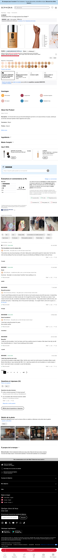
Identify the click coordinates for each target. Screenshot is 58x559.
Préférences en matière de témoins (47, 544)
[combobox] (32, 7)
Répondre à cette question (9, 403)
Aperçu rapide (5, 154)
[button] (27, 51)
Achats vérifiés (21, 234)
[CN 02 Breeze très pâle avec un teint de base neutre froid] (2, 63)
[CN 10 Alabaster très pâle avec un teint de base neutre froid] (9, 63)
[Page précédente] (1, 372)
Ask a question (13, 19)
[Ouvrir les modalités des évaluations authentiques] (14, 210)
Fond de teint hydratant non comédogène (36, 453)
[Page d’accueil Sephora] (7, 8)
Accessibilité (31, 544)
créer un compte (17, 82)
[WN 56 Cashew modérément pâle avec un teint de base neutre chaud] (19, 66)
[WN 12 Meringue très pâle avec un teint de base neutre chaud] (39, 66)
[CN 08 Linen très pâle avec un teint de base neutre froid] (6, 63)
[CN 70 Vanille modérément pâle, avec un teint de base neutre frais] (35, 63)
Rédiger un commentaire (51, 179)
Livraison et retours (6, 83)
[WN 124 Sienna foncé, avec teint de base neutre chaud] (45, 66)
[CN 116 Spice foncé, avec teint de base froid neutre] (49, 63)
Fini (24, 20)
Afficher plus (4, 130)
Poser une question (5, 383)
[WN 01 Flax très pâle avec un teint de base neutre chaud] (52, 63)
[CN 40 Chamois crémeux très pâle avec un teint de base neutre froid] (22, 63)
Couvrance (20, 20)
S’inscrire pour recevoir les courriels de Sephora (13, 514)
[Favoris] (52, 7)
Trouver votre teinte (6, 69)
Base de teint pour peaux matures (38, 452)
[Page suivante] (26, 372)
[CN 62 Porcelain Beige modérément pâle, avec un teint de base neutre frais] (32, 63)
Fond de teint (14, 12)
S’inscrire (23, 517)
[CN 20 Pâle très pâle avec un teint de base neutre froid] (16, 63)
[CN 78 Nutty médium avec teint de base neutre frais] (42, 63)
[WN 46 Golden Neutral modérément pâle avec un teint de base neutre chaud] (12, 66)
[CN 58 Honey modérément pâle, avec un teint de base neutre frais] (29, 63)
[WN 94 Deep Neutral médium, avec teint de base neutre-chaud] (25, 66)
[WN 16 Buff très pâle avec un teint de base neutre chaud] (6, 66)
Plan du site (37, 544)
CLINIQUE (3, 15)
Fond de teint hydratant (20, 453)
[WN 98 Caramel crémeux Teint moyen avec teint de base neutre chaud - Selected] (29, 66)
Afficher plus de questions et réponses (13, 408)
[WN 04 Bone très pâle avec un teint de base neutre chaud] (2, 66)
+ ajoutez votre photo (6, 421)
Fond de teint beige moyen (7, 453)
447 (24, 372)
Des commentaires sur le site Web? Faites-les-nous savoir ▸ (29, 459)
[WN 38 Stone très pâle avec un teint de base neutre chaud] (9, 66)
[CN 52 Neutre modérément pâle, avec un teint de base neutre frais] (25, 63)
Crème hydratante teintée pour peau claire (19, 452)
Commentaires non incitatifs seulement (35, 234)
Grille (51, 57)
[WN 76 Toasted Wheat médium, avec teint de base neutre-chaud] (22, 66)
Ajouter (13, 157)
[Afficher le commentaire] (8, 224)
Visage (8, 12)
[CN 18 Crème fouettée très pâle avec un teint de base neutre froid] (12, 63)
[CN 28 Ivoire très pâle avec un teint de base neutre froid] (19, 63)
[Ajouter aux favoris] (56, 54)
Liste (55, 57)
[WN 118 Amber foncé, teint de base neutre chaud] (35, 66)
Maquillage (3, 12)
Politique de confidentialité (6, 544)
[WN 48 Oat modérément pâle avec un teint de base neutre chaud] (16, 66)
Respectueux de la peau (30, 20)
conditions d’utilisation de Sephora (20, 544)
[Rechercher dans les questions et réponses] (2, 386)
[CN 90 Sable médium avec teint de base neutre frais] (45, 63)
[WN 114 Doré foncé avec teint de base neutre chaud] (32, 66)
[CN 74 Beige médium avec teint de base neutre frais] (39, 63)
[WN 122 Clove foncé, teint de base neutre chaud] (42, 66)
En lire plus (3, 302)
